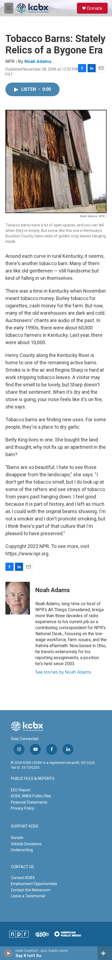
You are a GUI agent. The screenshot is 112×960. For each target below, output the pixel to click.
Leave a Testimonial (28, 896)
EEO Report (20, 790)
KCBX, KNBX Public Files (31, 796)
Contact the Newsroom (31, 890)
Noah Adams (37, 61)
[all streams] (105, 953)
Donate (94, 8)
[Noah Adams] (17, 598)
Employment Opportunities (34, 884)
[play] (8, 953)
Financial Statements (29, 802)
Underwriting (22, 850)
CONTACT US (22, 867)
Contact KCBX (23, 878)
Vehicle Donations (26, 844)
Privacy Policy (22, 808)
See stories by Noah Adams (63, 672)
